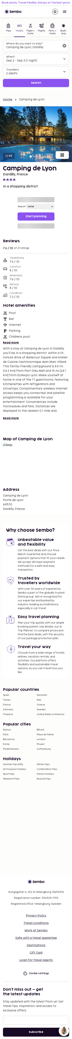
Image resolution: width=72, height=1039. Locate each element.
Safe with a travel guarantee (36, 938)
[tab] (8, 29)
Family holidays (45, 774)
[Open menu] (65, 12)
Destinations (36, 945)
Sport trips (8, 774)
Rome (6, 744)
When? (10, 56)
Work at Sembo (36, 930)
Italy (39, 700)
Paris (5, 734)
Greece (41, 704)
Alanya (7, 729)
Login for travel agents (36, 960)
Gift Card (36, 953)
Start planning (36, 216)
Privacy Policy (36, 916)
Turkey (7, 700)
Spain (6, 695)
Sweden (41, 709)
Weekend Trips (11, 778)
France (7, 704)
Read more (11, 343)
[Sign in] (55, 12)
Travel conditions (36, 923)
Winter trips (43, 764)
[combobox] (33, 47)
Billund (40, 729)
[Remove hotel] (64, 46)
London (41, 739)
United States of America (50, 714)
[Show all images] (62, 155)
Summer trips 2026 (13, 764)
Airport (21, 206)
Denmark (42, 695)
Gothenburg (44, 749)
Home (7, 99)
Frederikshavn (11, 749)
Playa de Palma (45, 734)
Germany (8, 709)
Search (36, 83)
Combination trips (47, 769)
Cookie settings (39, 973)
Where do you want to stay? (24, 43)
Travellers (12, 69)
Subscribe (36, 1032)
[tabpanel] (36, 63)
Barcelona (9, 739)
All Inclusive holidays (14, 769)
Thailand (8, 714)
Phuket (40, 744)
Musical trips (44, 778)
